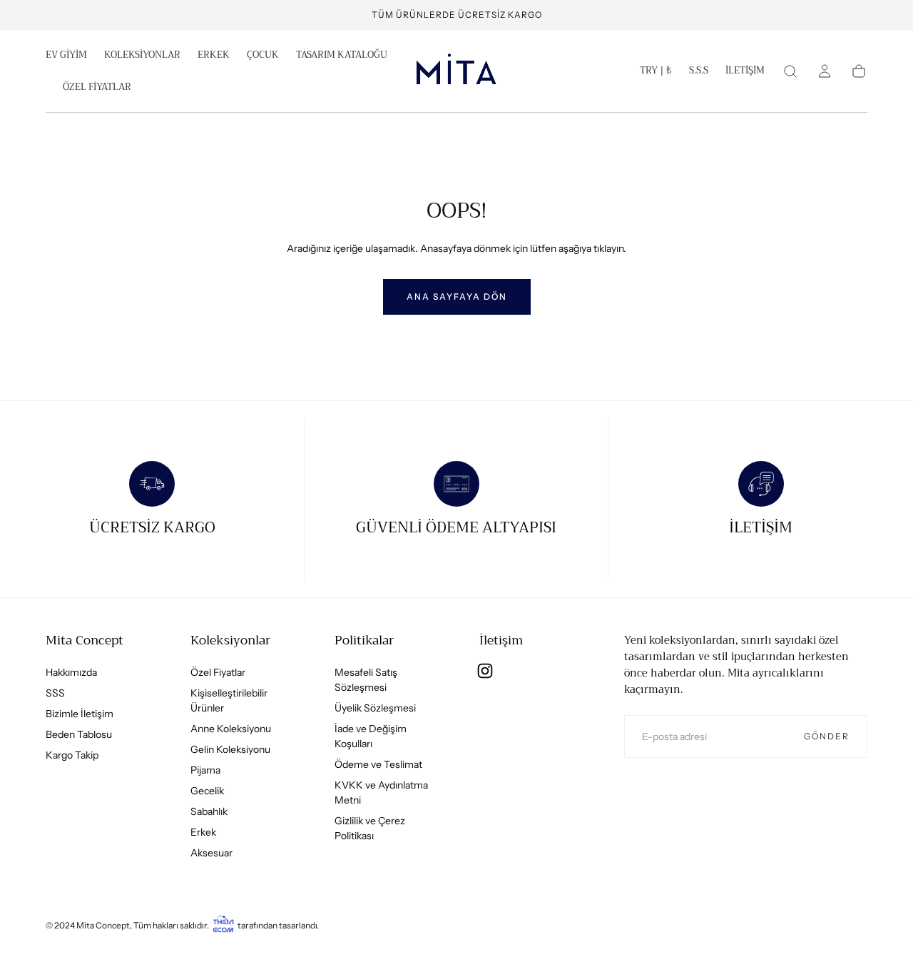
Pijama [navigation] (205, 770)
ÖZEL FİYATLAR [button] (97, 88)
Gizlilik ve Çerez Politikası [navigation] (370, 828)
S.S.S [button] (698, 72)
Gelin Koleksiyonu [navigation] (230, 749)
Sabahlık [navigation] (209, 811)
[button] (656, 73)
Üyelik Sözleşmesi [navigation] (375, 708)
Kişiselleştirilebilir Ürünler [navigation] (228, 700)
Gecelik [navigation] (207, 790)
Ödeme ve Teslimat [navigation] (378, 764)
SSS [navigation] (55, 693)
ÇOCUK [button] (263, 56)
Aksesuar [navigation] (211, 852)
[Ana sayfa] (456, 71)
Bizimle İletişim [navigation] (79, 713)
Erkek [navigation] (203, 832)
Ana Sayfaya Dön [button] (457, 296)
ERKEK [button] (214, 56)
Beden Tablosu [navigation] (79, 734)
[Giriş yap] (824, 71)
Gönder (827, 736)
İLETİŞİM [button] (745, 72)
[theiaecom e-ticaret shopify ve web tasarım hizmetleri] (223, 925)
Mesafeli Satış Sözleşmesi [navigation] (366, 680)
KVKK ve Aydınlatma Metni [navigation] (381, 792)
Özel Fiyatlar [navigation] (217, 672)
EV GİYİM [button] (66, 56)
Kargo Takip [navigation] (72, 755)
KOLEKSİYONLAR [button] (142, 56)
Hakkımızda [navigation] (71, 672)
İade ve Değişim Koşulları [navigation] (371, 736)
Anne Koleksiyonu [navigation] (230, 728)
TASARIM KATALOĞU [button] (341, 56)
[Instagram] (485, 671)
